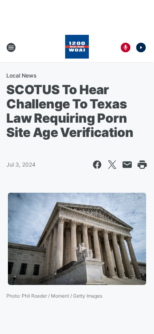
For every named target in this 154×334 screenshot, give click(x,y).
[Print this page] (142, 164)
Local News (21, 75)
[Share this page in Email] (127, 164)
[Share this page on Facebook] (97, 164)
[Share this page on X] (112, 164)
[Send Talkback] (125, 47)
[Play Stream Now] (141, 47)
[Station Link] (77, 47)
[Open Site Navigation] (11, 47)
